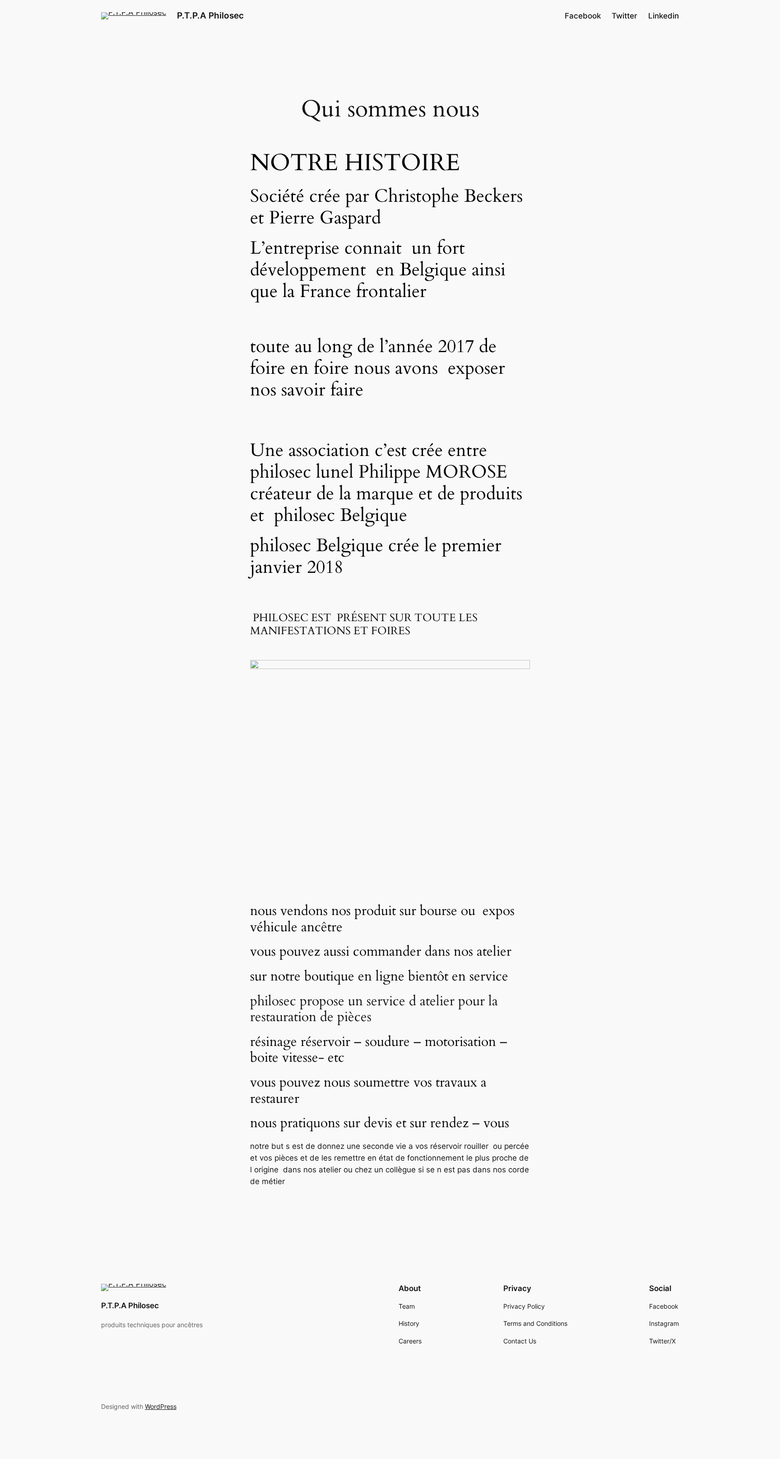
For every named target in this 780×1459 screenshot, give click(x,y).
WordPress (160, 1406)
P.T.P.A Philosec (210, 15)
